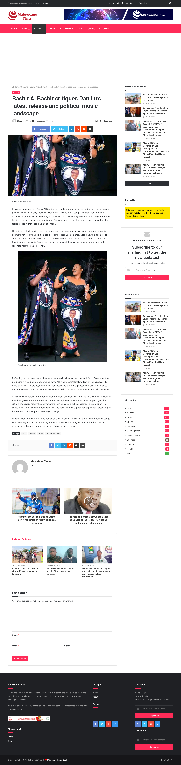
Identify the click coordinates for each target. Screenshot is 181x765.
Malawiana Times (24, 121)
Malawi (40, 434)
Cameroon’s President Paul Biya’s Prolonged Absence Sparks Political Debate (155, 111)
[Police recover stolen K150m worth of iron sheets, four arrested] (62, 554)
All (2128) (147, 184)
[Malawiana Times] (23, 15)
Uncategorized (133, 431)
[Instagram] (122, 3)
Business (25, 29)
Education (131, 444)
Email (15, 646)
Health (51, 29)
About (46, 3)
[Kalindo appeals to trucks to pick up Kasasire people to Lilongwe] (27, 554)
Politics (130, 417)
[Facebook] (109, 3)
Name (15, 635)
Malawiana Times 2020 (57, 760)
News (129, 408)
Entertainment (67, 29)
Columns (104, 29)
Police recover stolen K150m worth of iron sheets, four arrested (60, 571)
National (39, 29)
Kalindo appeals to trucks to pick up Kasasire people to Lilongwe (25, 571)
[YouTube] (118, 3)
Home (37, 3)
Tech (81, 29)
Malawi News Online (53, 434)
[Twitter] (114, 3)
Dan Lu (23, 434)
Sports (91, 29)
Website (68, 646)
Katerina (32, 434)
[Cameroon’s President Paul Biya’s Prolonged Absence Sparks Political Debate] (133, 112)
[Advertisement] (90, 57)
